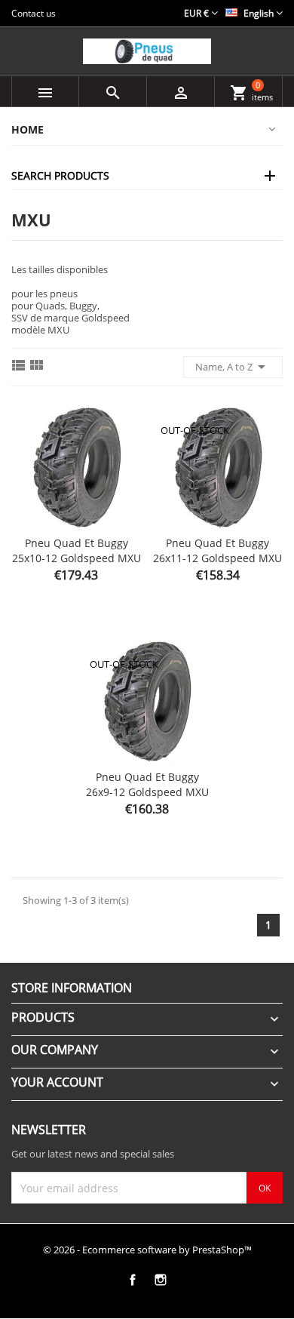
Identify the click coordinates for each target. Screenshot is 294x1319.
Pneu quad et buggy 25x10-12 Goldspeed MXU (76, 550)
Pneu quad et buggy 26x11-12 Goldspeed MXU (217, 550)
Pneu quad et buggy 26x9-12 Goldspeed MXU (147, 784)
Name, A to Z (233, 367)
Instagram (160, 1279)
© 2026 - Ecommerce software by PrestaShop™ (147, 1250)
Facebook (132, 1279)
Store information (71, 987)
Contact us (33, 13)
